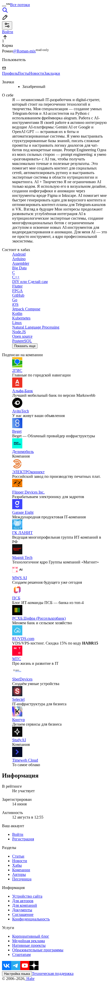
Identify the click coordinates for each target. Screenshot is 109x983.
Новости (36, 73)
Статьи (18, 856)
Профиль (10, 73)
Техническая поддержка (53, 973)
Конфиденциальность (31, 919)
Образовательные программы (37, 950)
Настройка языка (17, 974)
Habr (29, 978)
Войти (17, 834)
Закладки (52, 73)
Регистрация (23, 839)
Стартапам (21, 954)
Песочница (21, 879)
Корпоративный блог (30, 936)
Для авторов (22, 901)
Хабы (17, 865)
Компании (21, 870)
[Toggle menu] (4, 6)
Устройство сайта (27, 896)
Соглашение (22, 914)
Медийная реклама (28, 941)
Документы (22, 910)
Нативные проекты (29, 945)
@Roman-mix (24, 51)
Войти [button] (7, 32)
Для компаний (24, 905)
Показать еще (24, 346)
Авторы (19, 874)
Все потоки (20, 5)
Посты (23, 73)
